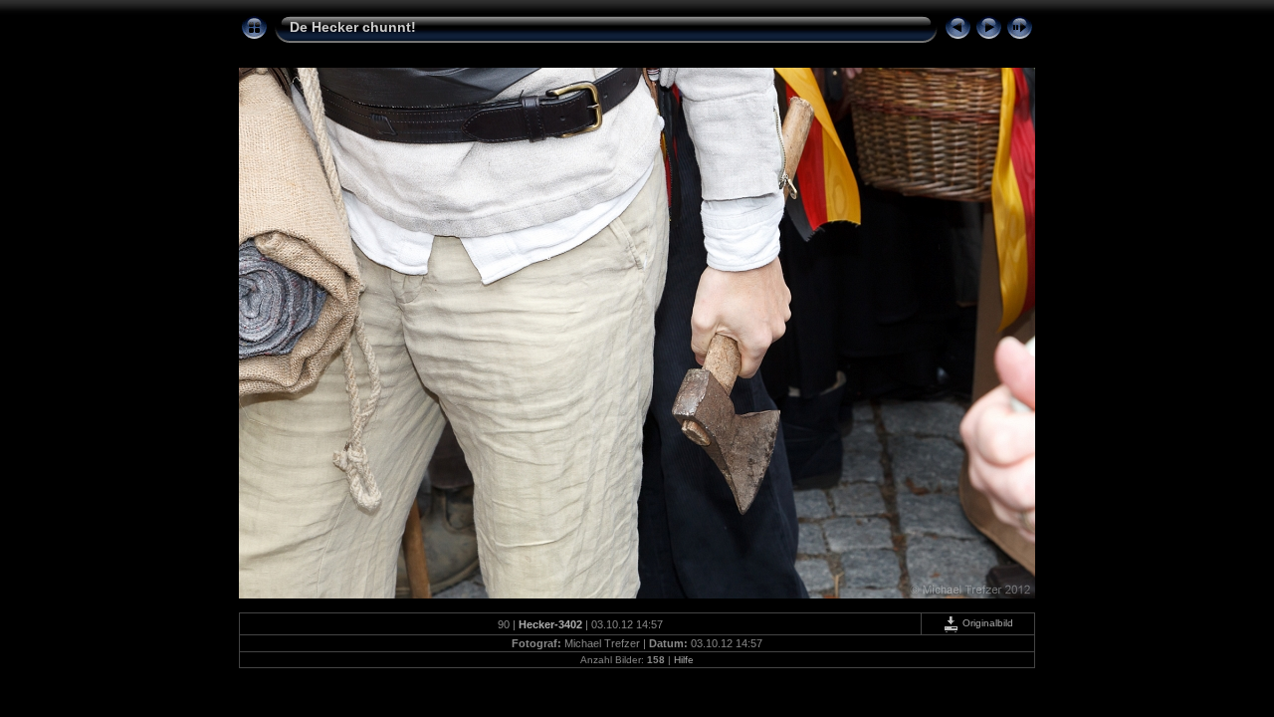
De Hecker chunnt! (353, 27)
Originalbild (986, 622)
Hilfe (684, 659)
